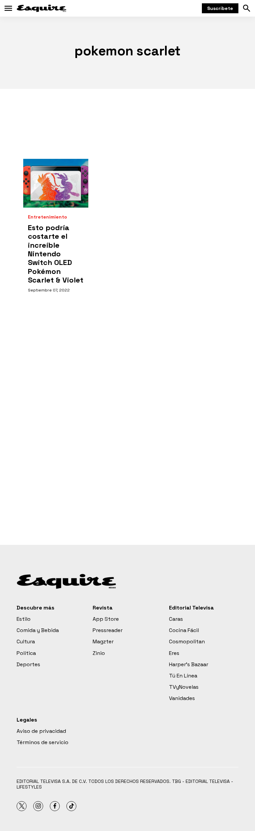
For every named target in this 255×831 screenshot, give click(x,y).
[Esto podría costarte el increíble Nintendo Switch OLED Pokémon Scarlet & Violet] (55, 183)
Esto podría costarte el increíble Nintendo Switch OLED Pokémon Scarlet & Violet (55, 254)
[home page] (41, 8)
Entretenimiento (47, 217)
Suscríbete (220, 8)
